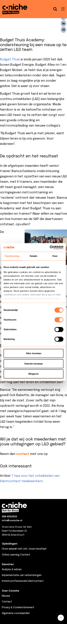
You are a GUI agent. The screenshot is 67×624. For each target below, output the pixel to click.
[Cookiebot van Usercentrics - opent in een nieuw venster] (49, 247)
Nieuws (6, 596)
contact (22, 454)
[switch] (59, 319)
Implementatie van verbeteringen (22, 575)
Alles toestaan (33, 353)
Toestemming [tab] (12, 256)
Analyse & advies (12, 569)
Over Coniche (10, 591)
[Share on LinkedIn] (63, 23)
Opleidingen (9, 543)
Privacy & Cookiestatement (18, 607)
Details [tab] (33, 256)
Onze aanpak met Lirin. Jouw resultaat (24, 549)
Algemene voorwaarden (16, 613)
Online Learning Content (16, 554)
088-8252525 (9, 516)
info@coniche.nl (12, 520)
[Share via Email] (63, 30)
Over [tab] (55, 256)
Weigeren (33, 373)
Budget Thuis (10, 59)
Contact (7, 601)
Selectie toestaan (33, 363)
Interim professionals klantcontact (23, 581)
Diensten (8, 564)
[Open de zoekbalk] (55, 9)
